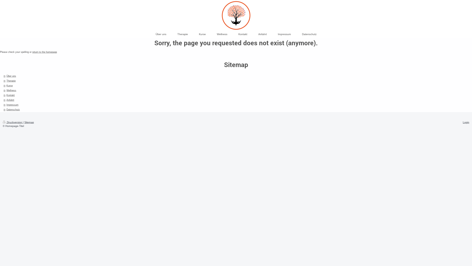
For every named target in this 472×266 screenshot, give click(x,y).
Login (466, 122)
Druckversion (14, 122)
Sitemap (29, 122)
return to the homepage (44, 52)
